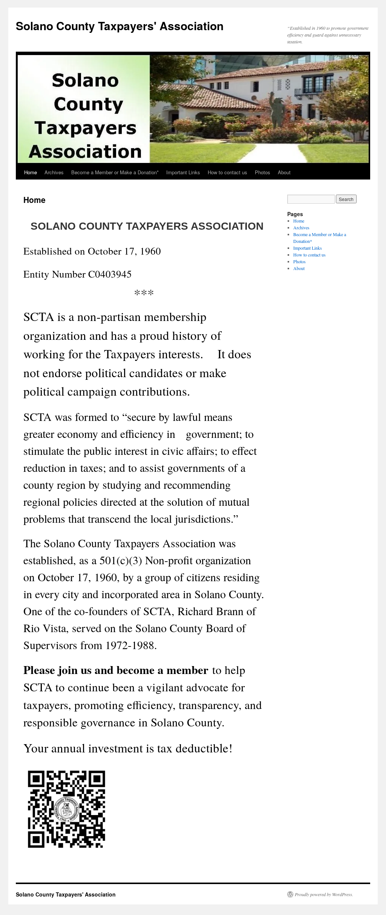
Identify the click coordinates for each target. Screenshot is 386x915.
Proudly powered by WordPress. (324, 894)
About (284, 172)
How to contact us (227, 172)
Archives (54, 172)
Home (30, 172)
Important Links (183, 172)
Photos (262, 172)
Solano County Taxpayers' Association (120, 25)
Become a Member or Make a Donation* (115, 172)
